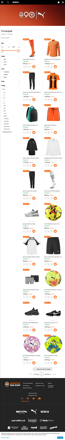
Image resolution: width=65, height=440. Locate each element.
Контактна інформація (28, 383)
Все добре (60, 437)
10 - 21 (54, 374)
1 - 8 (30, 374)
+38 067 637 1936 (32, 393)
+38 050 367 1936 (32, 395)
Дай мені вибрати (5, 437)
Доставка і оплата (39, 383)
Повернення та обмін (40, 385)
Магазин (50, 383)
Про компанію (26, 385)
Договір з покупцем (27, 388)
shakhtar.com (25, 401)
